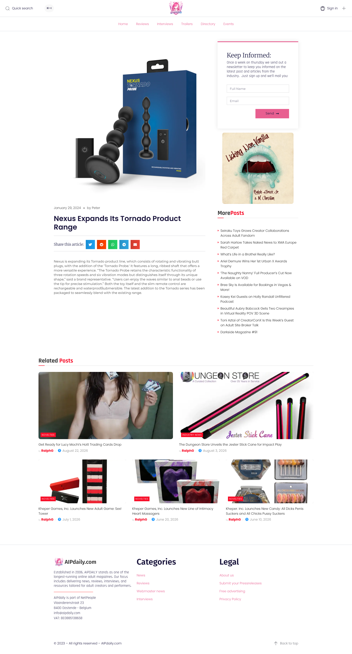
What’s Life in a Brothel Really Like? (247, 254)
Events (228, 24)
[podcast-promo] (258, 202)
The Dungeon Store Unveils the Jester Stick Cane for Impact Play (230, 444)
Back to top (289, 643)
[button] (344, 8)
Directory (208, 24)
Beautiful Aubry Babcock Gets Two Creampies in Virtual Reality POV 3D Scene (257, 311)
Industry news (192, 434)
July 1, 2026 (71, 519)
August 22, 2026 (75, 450)
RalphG (47, 450)
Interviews (165, 24)
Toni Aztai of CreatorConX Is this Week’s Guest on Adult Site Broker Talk (257, 323)
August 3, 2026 (214, 450)
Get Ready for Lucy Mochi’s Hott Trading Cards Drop (79, 444)
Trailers (187, 24)
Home (123, 24)
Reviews (142, 24)
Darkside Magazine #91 (238, 332)
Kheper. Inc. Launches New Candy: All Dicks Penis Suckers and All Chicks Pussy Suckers (265, 511)
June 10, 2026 (260, 519)
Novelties (48, 434)
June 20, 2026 (166, 519)
